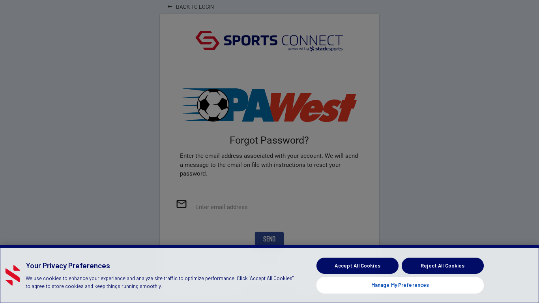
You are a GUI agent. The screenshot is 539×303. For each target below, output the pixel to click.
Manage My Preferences (400, 285)
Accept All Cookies (357, 265)
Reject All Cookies (442, 265)
